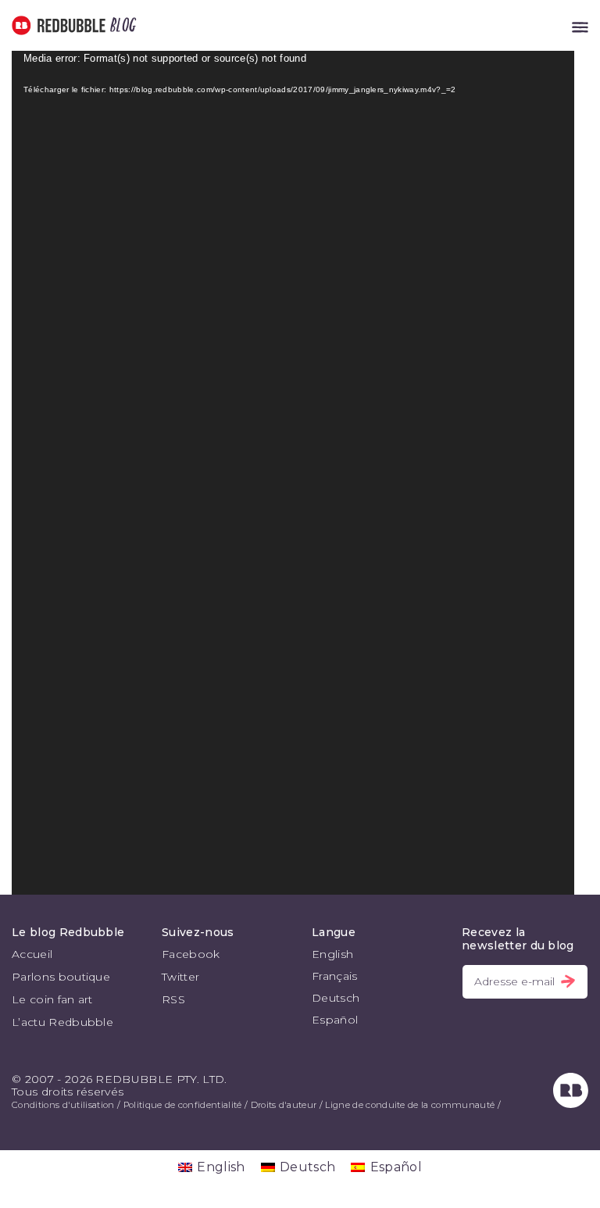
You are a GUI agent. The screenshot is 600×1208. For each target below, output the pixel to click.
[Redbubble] (570, 1104)
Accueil (32, 954)
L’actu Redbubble (62, 1022)
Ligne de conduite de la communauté (410, 1104)
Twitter (180, 977)
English (332, 954)
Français (335, 976)
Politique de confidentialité (182, 1104)
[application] (293, 473)
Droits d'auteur (284, 1104)
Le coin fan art (52, 999)
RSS (173, 999)
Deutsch (335, 998)
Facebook (191, 954)
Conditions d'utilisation (63, 1104)
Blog (120, 25)
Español (335, 1020)
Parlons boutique (61, 977)
